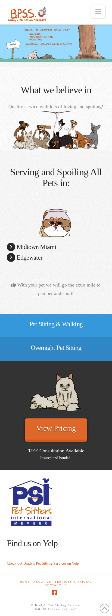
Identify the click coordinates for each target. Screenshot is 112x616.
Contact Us (56, 585)
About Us (42, 581)
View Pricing (56, 428)
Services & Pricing (73, 581)
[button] (98, 11)
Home (25, 581)
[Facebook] (54, 592)
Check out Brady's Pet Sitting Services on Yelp (43, 563)
